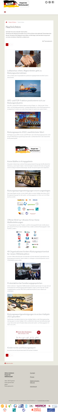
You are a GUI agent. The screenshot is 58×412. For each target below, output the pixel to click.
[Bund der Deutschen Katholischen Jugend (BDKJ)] (10, 406)
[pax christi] (14, 410)
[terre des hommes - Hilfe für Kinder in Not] (36, 410)
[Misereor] (40, 406)
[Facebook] (52, 2)
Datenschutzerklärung (35, 381)
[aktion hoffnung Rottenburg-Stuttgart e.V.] (2, 406)
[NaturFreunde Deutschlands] (49, 406)
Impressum (33, 386)
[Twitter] (46, 2)
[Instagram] (49, 2)
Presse (32, 377)
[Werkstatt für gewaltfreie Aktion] (51, 410)
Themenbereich (48, 41)
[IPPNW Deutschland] (26, 406)
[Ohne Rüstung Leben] (5, 410)
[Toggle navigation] (5, 12)
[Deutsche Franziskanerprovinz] (15, 406)
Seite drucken (9, 363)
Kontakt (32, 373)
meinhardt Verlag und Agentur (43, 400)
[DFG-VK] (21, 406)
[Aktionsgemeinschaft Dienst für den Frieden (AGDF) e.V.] (6, 406)
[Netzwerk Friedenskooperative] (55, 406)
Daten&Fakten (12, 22)
